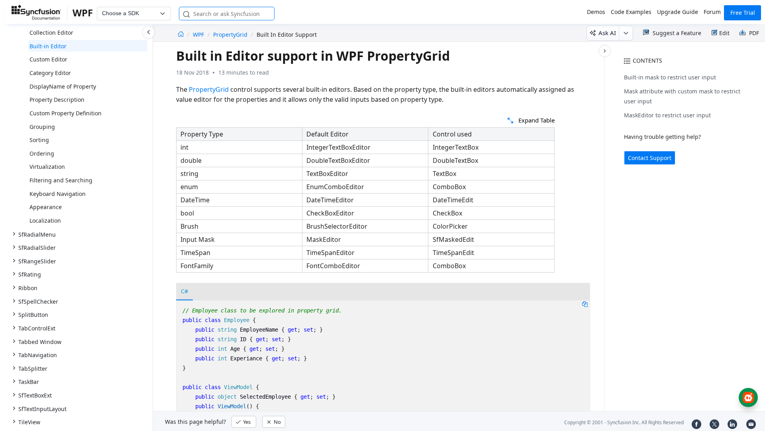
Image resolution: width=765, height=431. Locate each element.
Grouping (42, 126)
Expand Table (536, 120)
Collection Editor (51, 32)
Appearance (45, 207)
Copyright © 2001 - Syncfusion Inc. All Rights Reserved (624, 422)
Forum (712, 12)
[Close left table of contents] (148, 32)
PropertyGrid (230, 34)
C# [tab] (184, 291)
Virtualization (47, 166)
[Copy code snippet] (585, 303)
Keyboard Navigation (57, 194)
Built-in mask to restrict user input (670, 77)
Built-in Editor (48, 46)
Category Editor (50, 73)
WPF (199, 34)
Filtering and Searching (60, 180)
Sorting (39, 140)
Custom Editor (48, 59)
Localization (45, 220)
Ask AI (607, 33)
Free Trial (742, 12)
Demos (596, 12)
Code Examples (631, 12)
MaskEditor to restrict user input (667, 115)
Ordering (41, 153)
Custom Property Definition (65, 113)
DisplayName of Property (62, 86)
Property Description (56, 99)
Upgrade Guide (677, 12)
